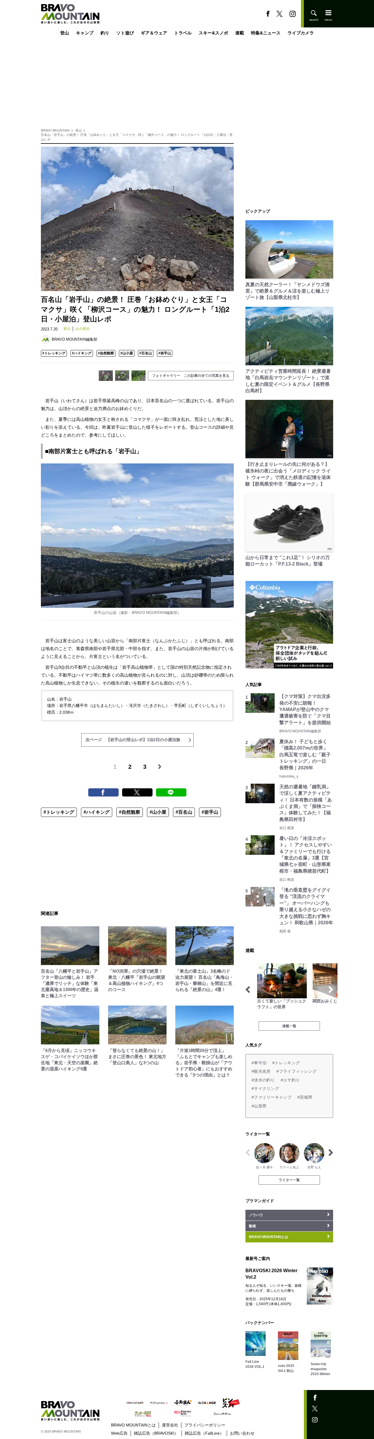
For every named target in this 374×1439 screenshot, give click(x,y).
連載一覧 (289, 1026)
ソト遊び (125, 32)
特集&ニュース (265, 32)
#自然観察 (106, 353)
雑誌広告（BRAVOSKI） (156, 1433)
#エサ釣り (290, 1080)
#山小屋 (126, 353)
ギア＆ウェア (154, 32)
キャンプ (85, 32)
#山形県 (259, 1106)
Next (330, 989)
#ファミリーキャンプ (272, 1097)
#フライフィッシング (296, 1071)
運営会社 (170, 1425)
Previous (247, 989)
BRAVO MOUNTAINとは (133, 1425)
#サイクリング (265, 1088)
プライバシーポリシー (204, 1425)
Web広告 (119, 1433)
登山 (64, 32)
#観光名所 (261, 1071)
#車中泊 (259, 1062)
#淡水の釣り (263, 1080)
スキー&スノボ (213, 32)
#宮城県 (304, 1097)
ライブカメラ (301, 32)
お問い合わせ (242, 1433)
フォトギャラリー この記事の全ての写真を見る (190, 376)
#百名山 (145, 353)
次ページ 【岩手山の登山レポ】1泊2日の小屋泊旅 (133, 739)
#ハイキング (81, 353)
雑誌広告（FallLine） (204, 1433)
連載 (239, 32)
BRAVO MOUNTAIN (55, 130)
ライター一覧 (289, 1180)
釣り (105, 32)
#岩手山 (164, 353)
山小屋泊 (82, 329)
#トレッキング (53, 353)
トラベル (183, 32)
